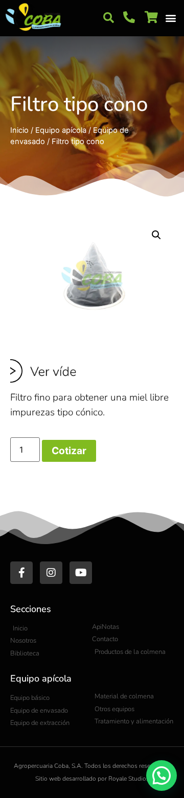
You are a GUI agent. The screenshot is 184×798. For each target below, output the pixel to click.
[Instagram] (51, 572)
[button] (108, 18)
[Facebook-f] (21, 572)
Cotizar (69, 450)
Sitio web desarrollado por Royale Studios (92, 778)
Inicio (19, 130)
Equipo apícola (60, 130)
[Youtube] (81, 572)
